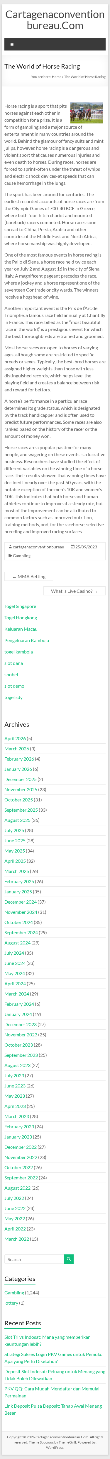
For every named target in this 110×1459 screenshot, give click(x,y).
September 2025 (21, 810)
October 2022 (18, 1167)
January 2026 (18, 769)
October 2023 (18, 1044)
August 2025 (17, 820)
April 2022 (15, 1228)
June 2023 (15, 1085)
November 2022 (20, 1157)
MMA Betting (28, 576)
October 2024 (18, 922)
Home (56, 76)
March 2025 (16, 871)
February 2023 (19, 1126)
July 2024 (14, 953)
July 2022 (14, 1198)
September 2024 (21, 932)
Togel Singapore (20, 606)
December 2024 (20, 901)
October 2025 (18, 799)
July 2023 (14, 1075)
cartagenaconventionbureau (38, 546)
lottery (11, 1302)
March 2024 (16, 993)
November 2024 (20, 912)
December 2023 (20, 1024)
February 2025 (19, 881)
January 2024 (18, 1014)
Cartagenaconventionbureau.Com (55, 20)
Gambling (22, 555)
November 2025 (20, 789)
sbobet (11, 674)
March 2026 (16, 748)
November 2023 (20, 1034)
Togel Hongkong (20, 617)
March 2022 (16, 1239)
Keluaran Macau (21, 629)
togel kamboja (18, 651)
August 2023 (17, 1065)
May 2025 (14, 850)
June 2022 (15, 1208)
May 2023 (14, 1096)
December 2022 (20, 1147)
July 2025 (14, 830)
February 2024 (19, 1004)
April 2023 (15, 1106)
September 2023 (21, 1055)
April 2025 (15, 861)
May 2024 (14, 973)
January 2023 (18, 1136)
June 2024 (15, 963)
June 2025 (15, 840)
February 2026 (19, 758)
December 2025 (20, 779)
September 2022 (21, 1177)
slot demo (14, 685)
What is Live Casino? (74, 591)
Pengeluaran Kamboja (26, 640)
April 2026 (15, 738)
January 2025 (18, 891)
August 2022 (17, 1187)
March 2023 (16, 1116)
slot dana (13, 663)
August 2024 (17, 942)
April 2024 (15, 983)
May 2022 (14, 1218)
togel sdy (13, 697)
